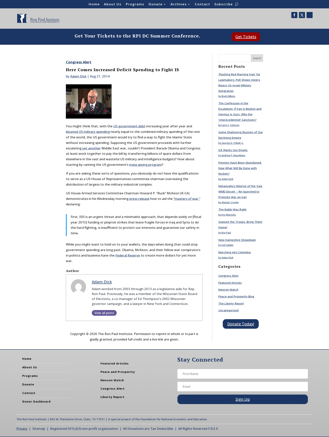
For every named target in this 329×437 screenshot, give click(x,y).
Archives (179, 4)
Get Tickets (245, 36)
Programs (135, 4)
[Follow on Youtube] (310, 15)
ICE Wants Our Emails (233, 150)
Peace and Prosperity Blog (236, 296)
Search (257, 58)
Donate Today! (240, 323)
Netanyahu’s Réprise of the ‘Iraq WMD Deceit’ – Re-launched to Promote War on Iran (240, 191)
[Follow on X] (302, 15)
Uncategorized (228, 310)
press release (139, 198)
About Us (112, 4)
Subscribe (223, 4)
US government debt (129, 126)
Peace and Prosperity (118, 372)
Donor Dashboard (36, 401)
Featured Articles (230, 283)
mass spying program (145, 164)
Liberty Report (113, 397)
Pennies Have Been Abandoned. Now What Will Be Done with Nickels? (240, 168)
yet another (91, 148)
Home (94, 4)
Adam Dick (78, 76)
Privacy (21, 428)
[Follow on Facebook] (294, 15)
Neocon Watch (228, 289)
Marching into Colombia (234, 252)
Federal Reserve (127, 255)
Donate (156, 4)
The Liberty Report (231, 303)
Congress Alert (78, 62)
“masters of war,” (186, 198)
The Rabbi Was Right (232, 209)
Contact (202, 4)
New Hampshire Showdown (237, 240)
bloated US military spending (88, 131)
